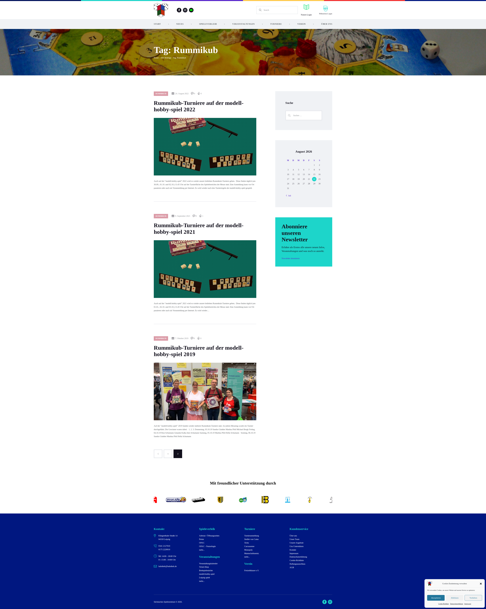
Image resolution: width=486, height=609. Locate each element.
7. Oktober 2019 (181, 338)
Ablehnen (455, 598)
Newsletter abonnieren (291, 258)
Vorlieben (473, 598)
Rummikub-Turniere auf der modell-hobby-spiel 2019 (199, 351)
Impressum (467, 604)
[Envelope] (191, 10)
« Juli (289, 196)
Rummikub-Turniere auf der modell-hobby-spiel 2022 (199, 106)
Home (156, 58)
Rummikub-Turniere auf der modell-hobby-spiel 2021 (199, 228)
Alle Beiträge (166, 58)
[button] (481, 583)
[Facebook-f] (179, 10)
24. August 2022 (182, 93)
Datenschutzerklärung (456, 604)
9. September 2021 (182, 216)
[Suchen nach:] (303, 115)
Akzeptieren (436, 598)
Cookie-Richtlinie (443, 604)
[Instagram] (185, 10)
